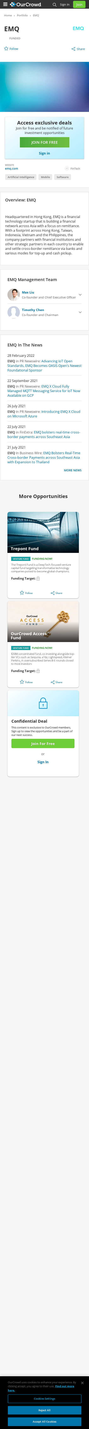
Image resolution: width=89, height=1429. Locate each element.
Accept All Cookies (44, 1421)
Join (79, 4)
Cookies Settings (44, 1398)
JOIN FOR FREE (44, 142)
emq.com (11, 168)
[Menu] (5, 4)
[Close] (82, 1382)
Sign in (65, 4)
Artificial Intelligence (21, 177)
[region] (44, 1402)
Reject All (44, 1410)
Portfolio (22, 15)
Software (63, 177)
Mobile (45, 177)
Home (8, 15)
